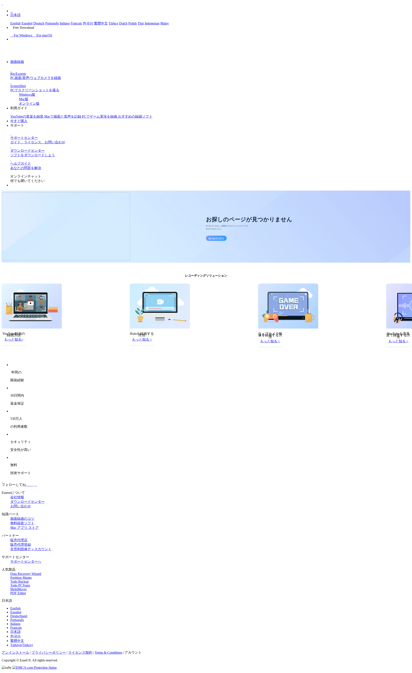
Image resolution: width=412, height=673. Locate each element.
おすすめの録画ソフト (135, 116)
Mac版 (23, 99)
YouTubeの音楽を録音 (27, 116)
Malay (164, 23)
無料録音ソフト (22, 523)
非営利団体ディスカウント (31, 549)
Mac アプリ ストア (24, 527)
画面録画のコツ (22, 518)
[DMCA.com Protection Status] (34, 667)
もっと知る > (142, 339)
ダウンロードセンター (27, 501)
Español (26, 23)
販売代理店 (18, 540)
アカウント (133, 652)
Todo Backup (19, 581)
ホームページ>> (216, 238)
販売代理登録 (20, 544)
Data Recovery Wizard (25, 574)
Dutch (123, 23)
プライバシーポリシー (49, 652)
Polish (132, 23)
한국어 (88, 23)
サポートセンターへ (25, 561)
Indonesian (152, 23)
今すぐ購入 (18, 121)
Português (52, 23)
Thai (141, 23)
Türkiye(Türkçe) (21, 645)
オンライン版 (29, 103)
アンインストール (15, 652)
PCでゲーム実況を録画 (100, 116)
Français (76, 23)
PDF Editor (18, 593)
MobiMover (18, 589)
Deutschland (18, 616)
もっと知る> (13, 339)
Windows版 (27, 94)
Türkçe (113, 23)
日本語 (15, 15)
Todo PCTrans (20, 585)
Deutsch (38, 23)
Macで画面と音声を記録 (63, 116)
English (15, 23)
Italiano (65, 23)
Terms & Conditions (108, 652)
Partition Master (21, 577)
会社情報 (17, 497)
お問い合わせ (20, 506)
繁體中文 (101, 23)
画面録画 (17, 62)
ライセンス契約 (80, 652)
